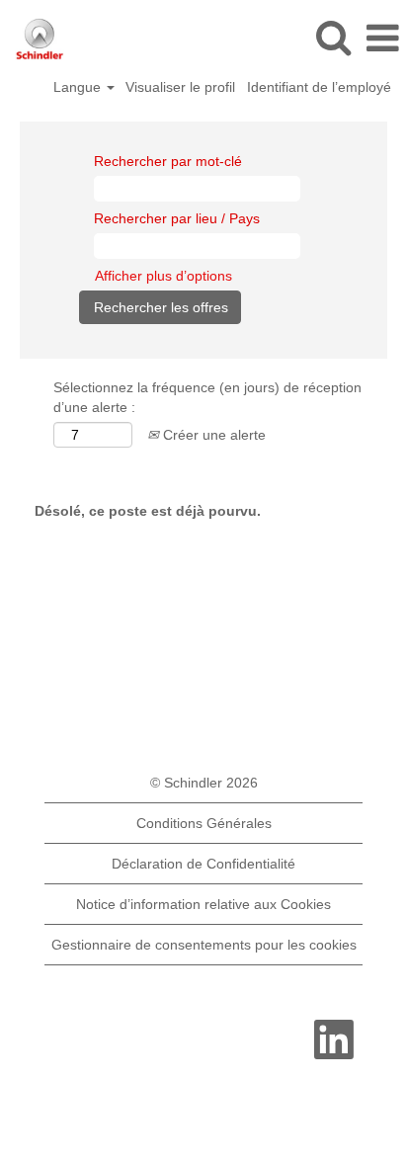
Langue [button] (79, 87)
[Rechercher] (333, 37)
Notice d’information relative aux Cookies (203, 904)
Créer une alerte (212, 435)
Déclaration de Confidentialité (203, 864)
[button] (382, 38)
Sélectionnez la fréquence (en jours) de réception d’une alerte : (207, 397)
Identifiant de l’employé (319, 87)
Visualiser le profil (180, 87)
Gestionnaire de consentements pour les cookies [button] (204, 945)
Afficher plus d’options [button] (163, 276)
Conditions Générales (204, 823)
